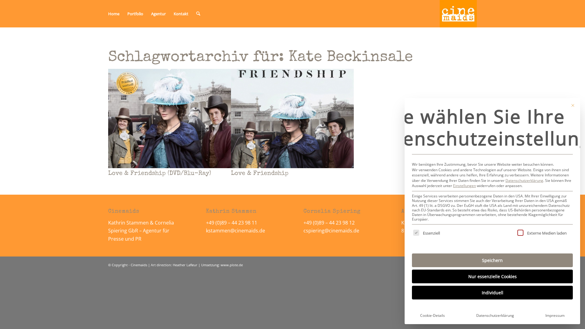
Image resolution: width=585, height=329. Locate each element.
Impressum (555, 315)
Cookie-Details (432, 315)
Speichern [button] (492, 260)
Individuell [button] (492, 292)
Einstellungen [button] (464, 185)
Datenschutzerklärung (524, 180)
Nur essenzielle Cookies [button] (492, 276)
